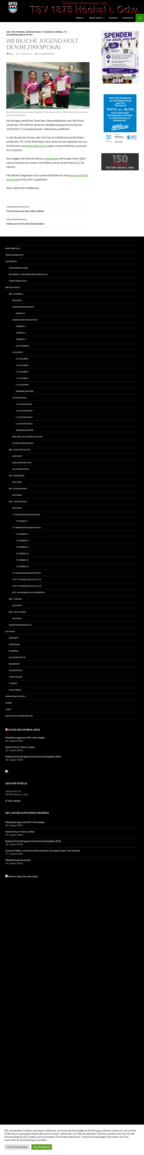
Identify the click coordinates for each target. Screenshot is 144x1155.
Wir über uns (12, 248)
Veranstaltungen (15, 696)
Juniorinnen (19, 397)
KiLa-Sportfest (20, 469)
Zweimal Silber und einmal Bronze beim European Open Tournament (42, 850)
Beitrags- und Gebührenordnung (28, 274)
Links (8, 709)
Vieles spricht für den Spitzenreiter (25, 221)
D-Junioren (22, 365)
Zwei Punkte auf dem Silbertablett (25, 208)
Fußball (14, 651)
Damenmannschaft (23, 306)
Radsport (14, 664)
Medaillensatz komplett (18, 859)
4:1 (78, 162)
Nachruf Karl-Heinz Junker (20, 746)
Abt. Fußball (16, 293)
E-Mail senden (13, 800)
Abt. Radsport (17, 475)
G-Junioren (22, 384)
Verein (79, 18)
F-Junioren (22, 378)
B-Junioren (22, 358)
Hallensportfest (22, 462)
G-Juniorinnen (24, 423)
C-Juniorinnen (24, 404)
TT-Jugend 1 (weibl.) (52, 32)
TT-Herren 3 (22, 547)
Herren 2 (21, 332)
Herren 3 (21, 339)
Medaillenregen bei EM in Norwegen (25, 737)
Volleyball (15, 689)
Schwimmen (15, 670)
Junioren (17, 352)
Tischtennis (15, 676)
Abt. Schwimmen (18, 488)
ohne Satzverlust (36, 145)
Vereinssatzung (18, 280)
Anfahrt (13, 638)
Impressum (127, 18)
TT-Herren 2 (22, 540)
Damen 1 (20, 313)
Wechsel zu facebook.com (27, 436)
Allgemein (11, 261)
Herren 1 (21, 326)
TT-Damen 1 (22, 521)
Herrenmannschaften (25, 319)
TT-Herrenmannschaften (26, 527)
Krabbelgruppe (24, 391)
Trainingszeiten (14, 255)
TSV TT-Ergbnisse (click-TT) (26, 579)
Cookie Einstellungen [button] (17, 1147)
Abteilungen (95, 18)
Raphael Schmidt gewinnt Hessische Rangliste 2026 (33, 756)
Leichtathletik (17, 657)
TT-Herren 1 (22, 534)
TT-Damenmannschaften (26, 514)
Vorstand (14, 644)
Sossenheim (52, 158)
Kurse (8, 702)
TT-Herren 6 (22, 566)
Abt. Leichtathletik (19, 449)
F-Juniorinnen (24, 417)
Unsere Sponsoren (22, 443)
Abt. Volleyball (17, 612)
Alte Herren (22, 345)
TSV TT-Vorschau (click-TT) (26, 586)
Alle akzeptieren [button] (42, 1147)
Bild (11, 53)
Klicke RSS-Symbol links (24, 729)
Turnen (13, 683)
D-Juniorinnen (24, 410)
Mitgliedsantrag (18, 268)
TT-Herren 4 (22, 553)
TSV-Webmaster (45, 53)
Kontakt (113, 18)
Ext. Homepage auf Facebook (28, 592)
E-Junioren (22, 371)
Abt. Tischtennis (15, 32)
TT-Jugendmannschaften (26, 573)
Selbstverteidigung (20, 625)
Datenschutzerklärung (19, 715)
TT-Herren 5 (22, 560)
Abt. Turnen (15, 599)
